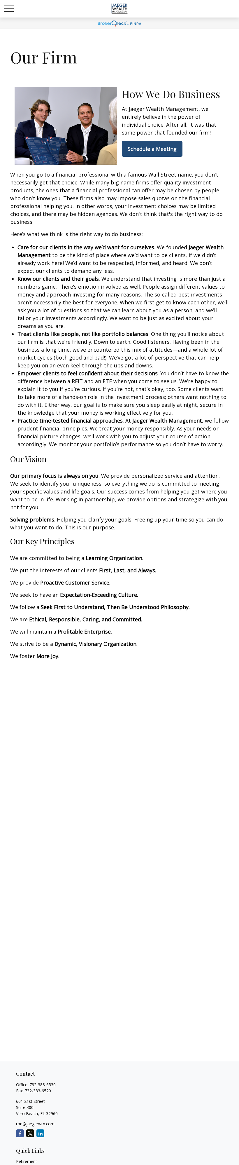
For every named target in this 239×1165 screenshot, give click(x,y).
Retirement (26, 1161)
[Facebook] (20, 1133)
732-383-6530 (42, 1084)
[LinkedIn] (40, 1133)
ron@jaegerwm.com (35, 1123)
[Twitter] (30, 1133)
